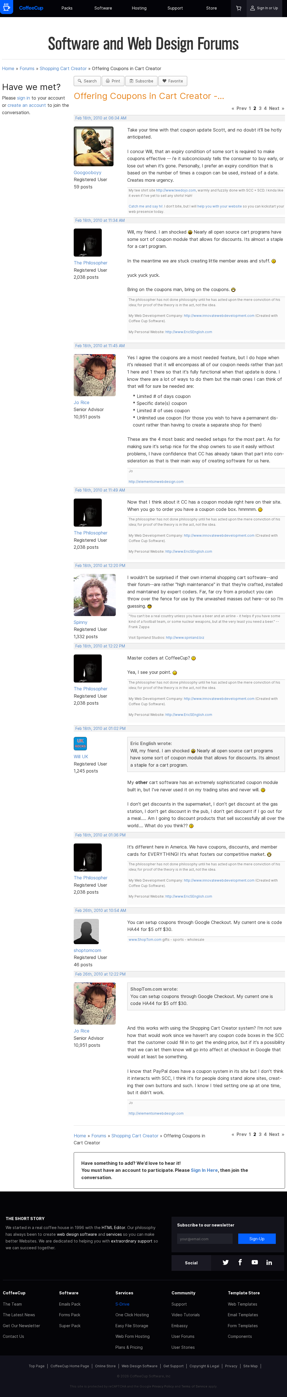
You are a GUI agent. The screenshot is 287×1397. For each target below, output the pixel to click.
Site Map (250, 1366)
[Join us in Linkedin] (269, 1263)
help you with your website (219, 206)
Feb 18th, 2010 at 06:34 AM (100, 118)
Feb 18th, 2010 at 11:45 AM (100, 346)
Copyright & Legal (204, 1366)
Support (175, 8)
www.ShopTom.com (145, 939)
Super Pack (69, 1325)
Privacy (231, 1366)
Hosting (139, 8)
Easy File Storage (131, 1325)
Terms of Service (194, 1386)
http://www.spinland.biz (185, 637)
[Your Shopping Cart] (239, 8)
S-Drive (122, 1304)
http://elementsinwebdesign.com (156, 482)
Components (240, 1336)
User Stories (183, 1347)
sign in (24, 98)
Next (274, 108)
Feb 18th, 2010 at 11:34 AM (100, 220)
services (114, 1234)
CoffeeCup (14, 1292)
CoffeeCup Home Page (69, 1366)
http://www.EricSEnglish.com (188, 332)
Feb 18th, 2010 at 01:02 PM (100, 728)
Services (124, 1292)
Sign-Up (257, 1238)
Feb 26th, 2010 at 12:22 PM (100, 974)
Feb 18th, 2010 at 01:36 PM (100, 835)
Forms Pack (69, 1314)
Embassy (180, 1325)
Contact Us (13, 1336)
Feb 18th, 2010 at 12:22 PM (100, 646)
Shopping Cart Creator (63, 68)
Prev (242, 108)
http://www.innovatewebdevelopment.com (219, 315)
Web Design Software (140, 1366)
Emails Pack (69, 1304)
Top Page (37, 1366)
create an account (27, 105)
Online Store (105, 1366)
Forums (27, 68)
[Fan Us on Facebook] (240, 1263)
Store (211, 8)
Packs (67, 8)
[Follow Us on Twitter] (225, 1263)
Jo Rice (81, 402)
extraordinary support (131, 1241)
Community (183, 1292)
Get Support (173, 1366)
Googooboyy (87, 172)
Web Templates (242, 1304)
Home (8, 68)
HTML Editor (113, 1227)
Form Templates (243, 1325)
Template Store (244, 1292)
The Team (12, 1304)
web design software (77, 1234)
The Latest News (19, 1314)
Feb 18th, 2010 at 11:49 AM (100, 490)
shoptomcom (87, 950)
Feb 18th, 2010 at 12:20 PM (100, 565)
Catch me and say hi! (146, 206)
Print (115, 81)
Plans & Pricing (129, 1347)
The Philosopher (90, 263)
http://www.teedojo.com (176, 190)
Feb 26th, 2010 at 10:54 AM (100, 910)
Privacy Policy (163, 1386)
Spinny (80, 622)
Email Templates (243, 1314)
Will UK (81, 756)
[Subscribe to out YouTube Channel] (254, 1263)
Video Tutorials (186, 1314)
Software (103, 8)
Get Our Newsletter (21, 1325)
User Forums (183, 1336)
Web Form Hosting (132, 1336)
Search (89, 81)
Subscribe (143, 81)
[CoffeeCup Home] (31, 8)
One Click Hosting (132, 1314)
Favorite (174, 81)
